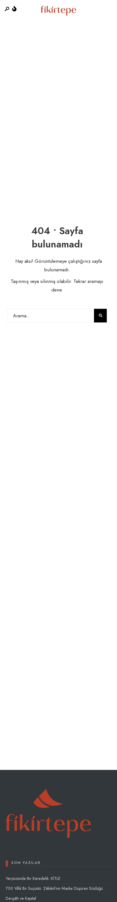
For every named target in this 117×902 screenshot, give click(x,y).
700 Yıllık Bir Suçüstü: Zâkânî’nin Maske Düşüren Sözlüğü (54, 888)
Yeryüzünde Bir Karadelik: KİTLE (33, 878)
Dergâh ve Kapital (21, 898)
